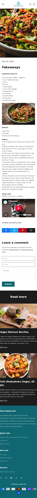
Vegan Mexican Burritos (14, 332)
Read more (3, 347)
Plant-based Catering (7, 472)
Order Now (3, 461)
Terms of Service (27, 249)
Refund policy (4, 444)
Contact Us (4, 440)
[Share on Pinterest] (23, 230)
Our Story (3, 454)
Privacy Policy (13, 249)
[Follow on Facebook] (1, 478)
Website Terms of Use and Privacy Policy (13, 437)
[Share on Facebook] (6, 230)
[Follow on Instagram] (6, 478)
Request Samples (6, 458)
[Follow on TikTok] (16, 478)
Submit (8, 284)
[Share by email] (31, 230)
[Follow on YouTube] (11, 478)
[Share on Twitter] (14, 230)
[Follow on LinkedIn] (21, 478)
